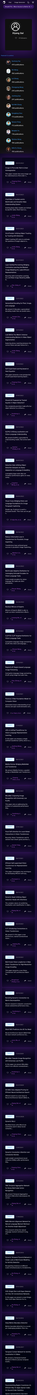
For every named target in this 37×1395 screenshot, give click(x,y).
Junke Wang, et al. (16, 216)
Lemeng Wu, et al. (16, 618)
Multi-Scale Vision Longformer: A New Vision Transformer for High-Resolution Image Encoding (18, 964)
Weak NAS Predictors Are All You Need (18, 1029)
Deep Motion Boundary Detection (16, 1323)
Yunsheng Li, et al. (16, 414)
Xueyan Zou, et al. (16, 317)
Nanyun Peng (16, 122)
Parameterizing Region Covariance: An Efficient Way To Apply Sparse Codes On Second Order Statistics (18, 1387)
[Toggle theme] (28, 2)
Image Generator (19, 2)
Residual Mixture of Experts (14, 607)
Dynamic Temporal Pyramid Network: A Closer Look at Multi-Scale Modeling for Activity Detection (18, 1259)
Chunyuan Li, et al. (16, 880)
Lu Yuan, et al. (16, 713)
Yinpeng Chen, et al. (16, 182)
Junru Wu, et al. (16, 1041)
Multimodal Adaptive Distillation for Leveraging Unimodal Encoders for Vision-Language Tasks (17, 573)
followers (23, 38)
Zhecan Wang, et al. (16, 589)
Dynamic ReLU (10, 1121)
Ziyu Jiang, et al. (16, 286)
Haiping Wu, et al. (16, 945)
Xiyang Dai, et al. (16, 911)
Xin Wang (15, 70)
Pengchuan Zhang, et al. (16, 981)
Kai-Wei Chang (16, 104)
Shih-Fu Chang (16, 148)
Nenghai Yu (15, 131)
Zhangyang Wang (17, 87)
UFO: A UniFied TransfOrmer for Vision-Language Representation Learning (16, 732)
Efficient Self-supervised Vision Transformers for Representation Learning (16, 865)
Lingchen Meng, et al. (15, 484)
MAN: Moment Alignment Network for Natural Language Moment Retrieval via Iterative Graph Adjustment (17, 1223)
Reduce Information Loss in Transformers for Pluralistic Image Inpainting (16, 539)
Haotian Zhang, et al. (16, 448)
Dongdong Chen (17, 113)
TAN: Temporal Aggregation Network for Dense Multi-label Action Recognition (17, 1188)
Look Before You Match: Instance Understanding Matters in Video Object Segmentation (18, 337)
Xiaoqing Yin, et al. (16, 1335)
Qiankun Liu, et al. (16, 554)
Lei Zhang (15, 78)
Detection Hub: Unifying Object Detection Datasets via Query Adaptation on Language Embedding (17, 467)
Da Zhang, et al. (16, 1240)
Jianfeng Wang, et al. (17, 747)
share (29, 182)
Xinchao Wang (16, 139)
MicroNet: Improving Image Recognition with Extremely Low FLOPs (16, 798)
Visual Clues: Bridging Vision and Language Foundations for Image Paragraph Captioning (16, 503)
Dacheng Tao (16, 61)
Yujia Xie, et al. (16, 520)
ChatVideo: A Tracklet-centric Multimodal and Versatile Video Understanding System (15, 201)
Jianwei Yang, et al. (16, 846)
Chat (10, 2)
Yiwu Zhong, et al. (16, 681)
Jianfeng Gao (16, 96)
